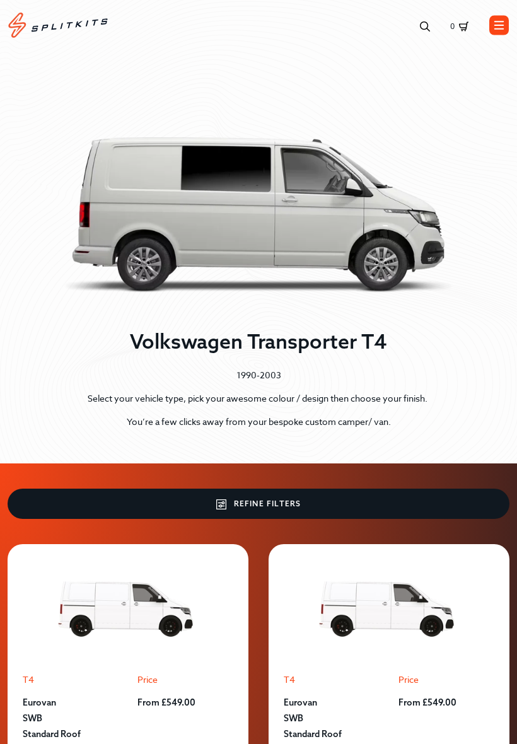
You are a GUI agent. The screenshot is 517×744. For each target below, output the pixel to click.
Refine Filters (266, 503)
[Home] (58, 25)
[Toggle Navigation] (499, 25)
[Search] (425, 25)
